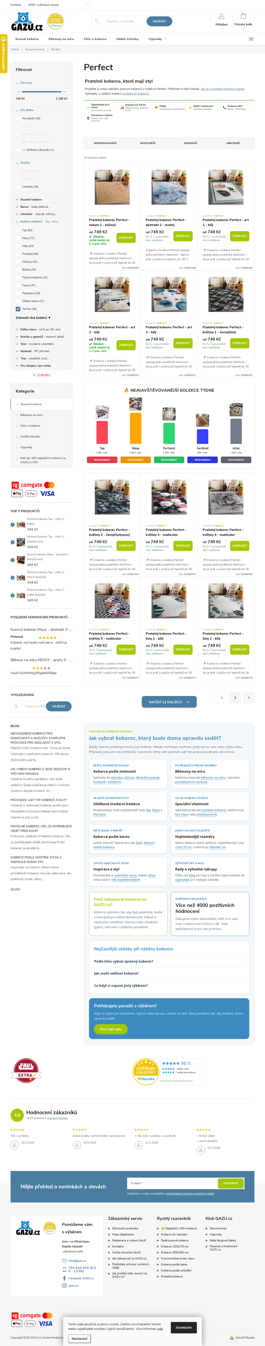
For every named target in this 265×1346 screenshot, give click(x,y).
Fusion (28, 285)
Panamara (30, 293)
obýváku (117, 777)
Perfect (29, 309)
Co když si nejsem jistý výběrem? (121, 985)
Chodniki (30, 187)
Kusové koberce (31, 404)
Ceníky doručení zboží (126, 1252)
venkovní (114, 782)
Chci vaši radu (111, 1029)
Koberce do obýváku (174, 1234)
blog (192, 875)
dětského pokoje (148, 777)
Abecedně (233, 143)
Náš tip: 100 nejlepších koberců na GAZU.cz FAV (43, 460)
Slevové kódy (218, 1228)
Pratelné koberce (172, 1276)
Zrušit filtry (43, 375)
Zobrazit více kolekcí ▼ (33, 317)
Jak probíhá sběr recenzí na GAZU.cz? (129, 1275)
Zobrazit (126, 238)
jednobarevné (207, 814)
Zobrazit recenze (57, 1118)
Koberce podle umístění (176, 1270)
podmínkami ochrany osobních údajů (190, 1194)
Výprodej (26, 447)
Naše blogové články (223, 1240)
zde (160, 1329)
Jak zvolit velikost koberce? (116, 973)
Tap (27, 230)
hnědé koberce (103, 847)
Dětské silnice (32, 301)
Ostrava (29, 262)
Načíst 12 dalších (166, 702)
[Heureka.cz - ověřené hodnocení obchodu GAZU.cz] (167, 1071)
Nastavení (79, 1338)
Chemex (28, 179)
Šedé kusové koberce (174, 1240)
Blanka (28, 270)
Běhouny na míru (31, 415)
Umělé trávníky (30, 437)
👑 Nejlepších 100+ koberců (179, 1228)
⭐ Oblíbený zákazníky (37, 150)
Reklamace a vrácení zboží (129, 1240)
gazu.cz (73, 1286)
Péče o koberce (30, 426)
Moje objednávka (123, 1234)
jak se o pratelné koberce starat (222, 89)
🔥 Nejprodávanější (35, 142)
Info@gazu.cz (77, 1261)
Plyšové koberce (34, 277)
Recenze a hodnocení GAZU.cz (223, 1248)
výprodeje (182, 880)
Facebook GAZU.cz (81, 1278)
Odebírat (230, 1183)
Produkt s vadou (33, 134)
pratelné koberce (214, 810)
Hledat (159, 21)
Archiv (15, 889)
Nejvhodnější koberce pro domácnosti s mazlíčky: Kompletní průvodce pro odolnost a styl (38, 738)
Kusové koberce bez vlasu (177, 1258)
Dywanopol (30, 171)
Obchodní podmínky (125, 1228)
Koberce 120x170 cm (175, 1246)
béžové (149, 843)
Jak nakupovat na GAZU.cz (129, 1258)
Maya (28, 238)
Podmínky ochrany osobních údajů (130, 1266)
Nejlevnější (147, 143)
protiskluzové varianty (191, 782)
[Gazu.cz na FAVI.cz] (26, 1070)
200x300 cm (217, 847)
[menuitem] (27, 39)
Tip (25, 126)
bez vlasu (181, 814)
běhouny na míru (213, 777)
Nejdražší (190, 143)
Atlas (27, 246)
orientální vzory (125, 875)
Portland (29, 254)
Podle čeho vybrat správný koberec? (123, 961)
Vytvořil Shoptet (244, 1338)
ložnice (129, 777)
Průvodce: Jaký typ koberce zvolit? (39, 800)
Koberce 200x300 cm (175, 1252)
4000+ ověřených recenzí (43, 5)
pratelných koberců (135, 93)
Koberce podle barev (174, 1264)
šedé (139, 843)
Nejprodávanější (105, 143)
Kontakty (16, 5)
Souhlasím (184, 1327)
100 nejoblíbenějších (125, 880)
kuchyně (99, 782)
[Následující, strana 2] (235, 697)
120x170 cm (183, 847)
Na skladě (31, 118)
